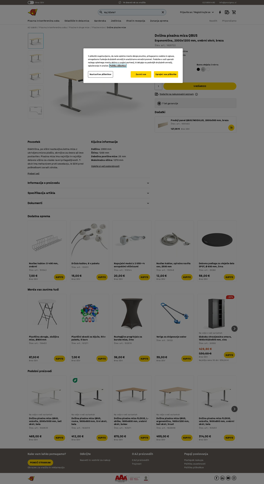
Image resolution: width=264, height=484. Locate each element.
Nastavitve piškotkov (100, 74)
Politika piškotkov (118, 65)
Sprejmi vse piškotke (166, 74)
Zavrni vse (141, 74)
